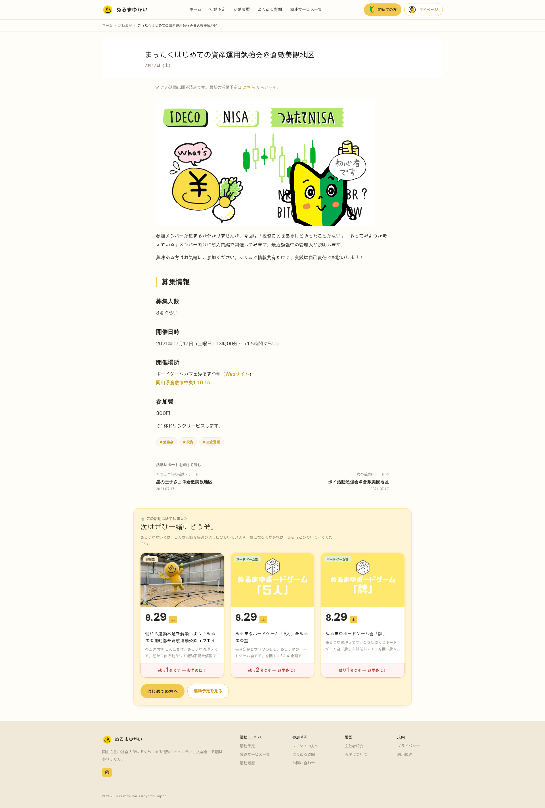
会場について (356, 754)
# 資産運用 (211, 441)
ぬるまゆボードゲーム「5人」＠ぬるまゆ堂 (271, 637)
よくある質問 (270, 9)
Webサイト (237, 374)
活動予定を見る (208, 691)
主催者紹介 (354, 746)
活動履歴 (242, 9)
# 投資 (188, 441)
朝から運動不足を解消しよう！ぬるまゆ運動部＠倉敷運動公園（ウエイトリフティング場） (180, 640)
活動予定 (217, 9)
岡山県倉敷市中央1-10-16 (183, 382)
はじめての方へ (162, 691)
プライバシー (408, 746)
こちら (249, 87)
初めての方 (387, 9)
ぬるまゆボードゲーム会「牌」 (356, 634)
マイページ (428, 9)
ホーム (195, 9)
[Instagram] (107, 772)
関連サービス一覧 (306, 9)
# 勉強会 (166, 441)
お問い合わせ (303, 763)
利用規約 (404, 754)
